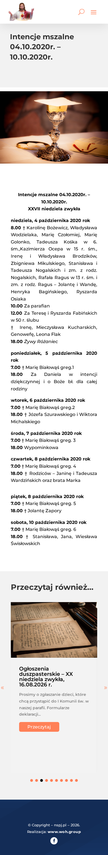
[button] (31, 780)
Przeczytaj (39, 727)
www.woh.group (64, 831)
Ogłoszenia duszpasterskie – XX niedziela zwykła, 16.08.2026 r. (46, 677)
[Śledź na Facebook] (54, 840)
